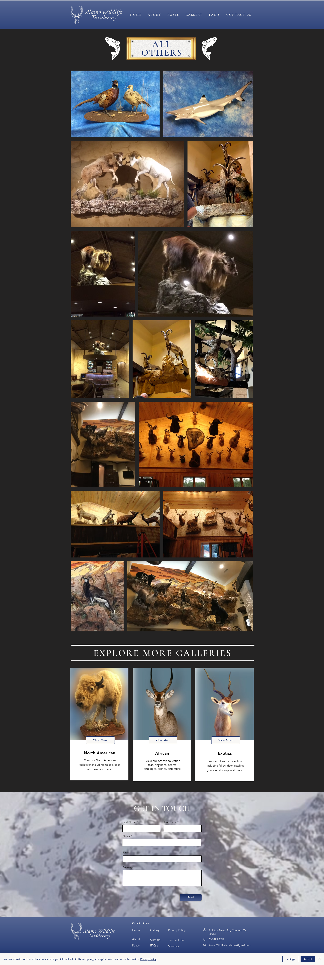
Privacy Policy (148, 959)
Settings (290, 959)
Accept (308, 959)
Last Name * (171, 822)
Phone (126, 836)
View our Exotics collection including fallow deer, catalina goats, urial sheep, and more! (225, 765)
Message (128, 867)
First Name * (130, 822)
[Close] (319, 959)
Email (126, 852)
